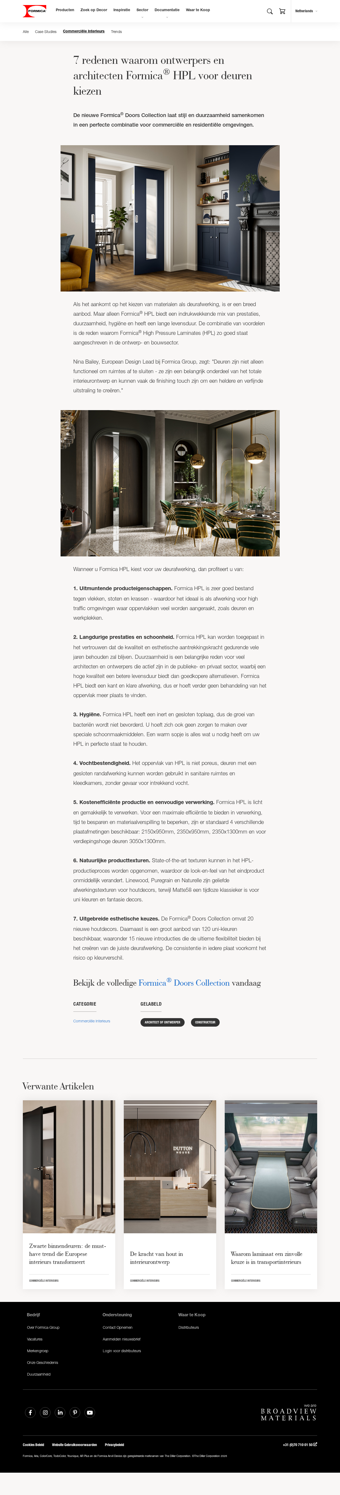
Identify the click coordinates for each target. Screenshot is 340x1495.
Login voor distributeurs (122, 1350)
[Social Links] (30, 1412)
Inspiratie (121, 10)
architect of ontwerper (162, 1022)
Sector (142, 10)
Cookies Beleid (33, 1445)
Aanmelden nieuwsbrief (122, 1339)
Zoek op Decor (93, 10)
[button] (282, 12)
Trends (116, 31)
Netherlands (304, 11)
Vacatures (34, 1339)
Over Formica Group (43, 1327)
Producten (65, 10)
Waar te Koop (198, 10)
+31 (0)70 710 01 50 (298, 1445)
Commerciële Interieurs (84, 32)
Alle (26, 31)
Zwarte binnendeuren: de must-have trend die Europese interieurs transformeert (67, 1253)
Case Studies (46, 31)
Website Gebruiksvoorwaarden (74, 1445)
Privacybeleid (114, 1445)
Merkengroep (37, 1350)
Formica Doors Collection (184, 982)
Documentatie (167, 10)
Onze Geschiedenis (42, 1362)
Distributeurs (188, 1327)
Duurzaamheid (38, 1374)
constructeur (205, 1022)
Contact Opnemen (118, 1327)
